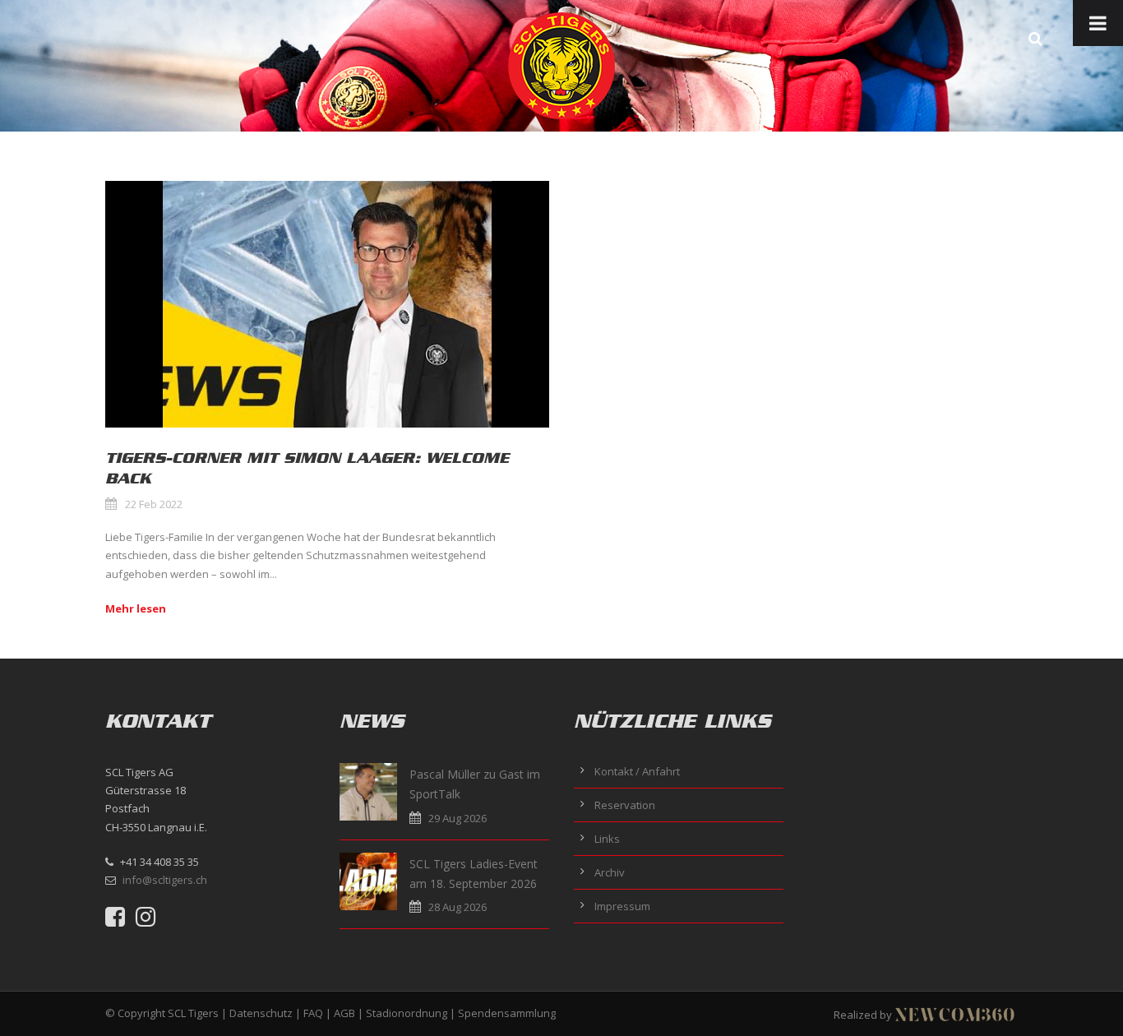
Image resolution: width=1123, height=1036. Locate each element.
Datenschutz (261, 1013)
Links (607, 838)
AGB (344, 1013)
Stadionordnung (406, 1013)
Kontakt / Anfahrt (637, 771)
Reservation (624, 805)
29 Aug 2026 (457, 818)
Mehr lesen (135, 608)
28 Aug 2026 (457, 907)
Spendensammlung (507, 1013)
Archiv (609, 872)
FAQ (313, 1013)
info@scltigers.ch (164, 879)
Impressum (622, 906)
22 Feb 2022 (154, 504)
